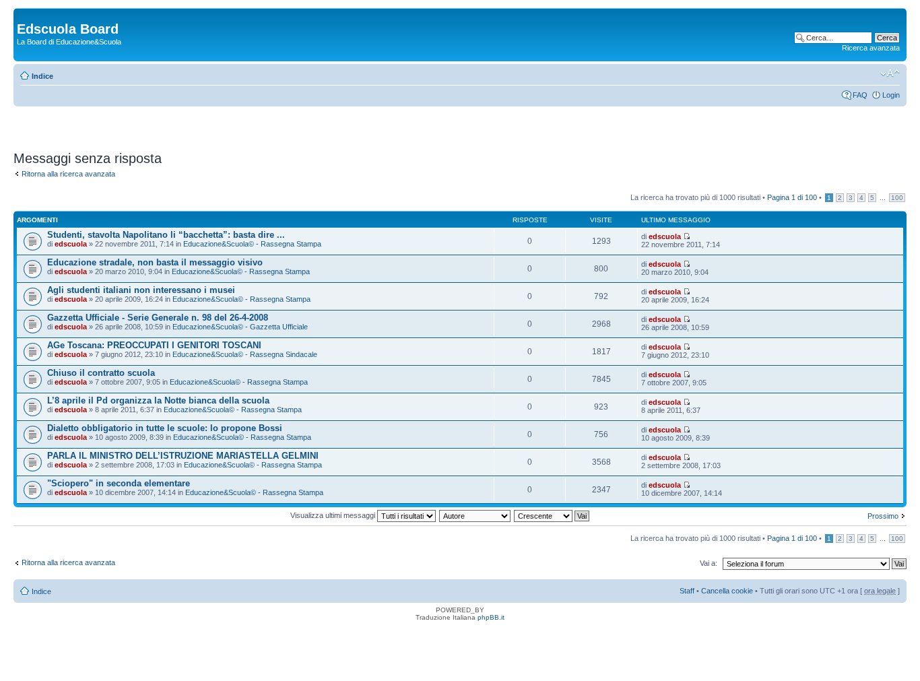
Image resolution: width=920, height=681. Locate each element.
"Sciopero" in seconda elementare (118, 483)
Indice (42, 76)
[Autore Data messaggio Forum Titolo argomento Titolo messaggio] (475, 515)
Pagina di (792, 197)
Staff (687, 591)
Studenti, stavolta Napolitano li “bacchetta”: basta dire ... (166, 235)
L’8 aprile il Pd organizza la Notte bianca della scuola (158, 400)
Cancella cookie (727, 591)
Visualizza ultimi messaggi (333, 515)
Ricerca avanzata (871, 48)
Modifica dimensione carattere (890, 73)
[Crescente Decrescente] (552, 515)
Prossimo (882, 516)
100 (897, 197)
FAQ (860, 95)
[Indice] (24, 14)
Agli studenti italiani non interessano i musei (141, 290)
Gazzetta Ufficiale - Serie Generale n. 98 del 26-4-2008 (157, 318)
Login (891, 95)
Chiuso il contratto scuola (101, 373)
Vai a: (708, 563)
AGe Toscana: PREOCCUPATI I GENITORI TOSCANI (154, 345)
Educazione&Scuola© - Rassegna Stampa (252, 244)
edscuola (71, 244)
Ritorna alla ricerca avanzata (68, 174)
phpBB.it (491, 617)
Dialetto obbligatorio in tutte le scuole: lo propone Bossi (164, 428)
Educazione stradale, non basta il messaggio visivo (155, 262)
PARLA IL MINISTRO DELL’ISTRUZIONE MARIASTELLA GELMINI (183, 456)
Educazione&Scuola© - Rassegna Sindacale (244, 354)
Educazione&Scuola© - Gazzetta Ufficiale (240, 327)
